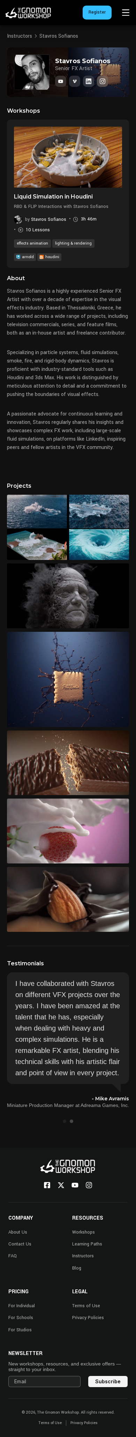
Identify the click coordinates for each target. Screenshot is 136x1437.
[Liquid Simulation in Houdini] (68, 157)
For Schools (20, 1318)
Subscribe (108, 1381)
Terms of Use (86, 1306)
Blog (76, 1268)
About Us (17, 1232)
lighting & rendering (73, 243)
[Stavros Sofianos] (88, 81)
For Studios (20, 1330)
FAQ (12, 1256)
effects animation (32, 243)
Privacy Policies (88, 1318)
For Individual (21, 1306)
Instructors (19, 36)
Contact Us (19, 1244)
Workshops (83, 1232)
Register (97, 12)
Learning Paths (87, 1244)
